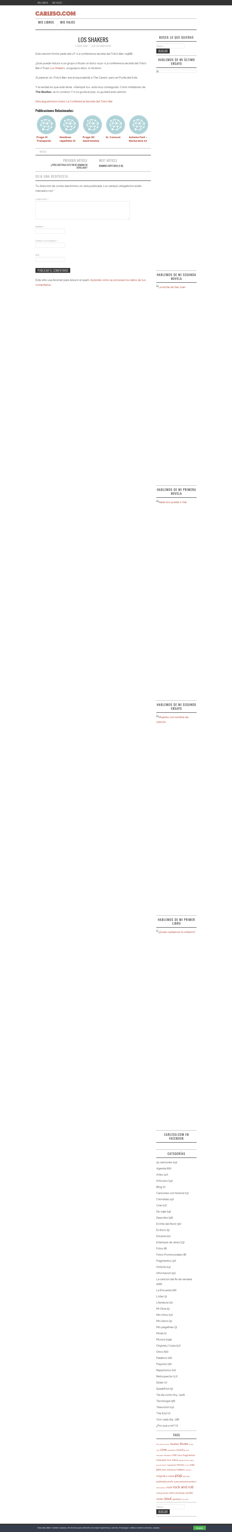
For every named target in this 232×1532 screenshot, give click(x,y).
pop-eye (186, 1476)
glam (192, 1460)
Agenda (161, 1168)
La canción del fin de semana (174, 1279)
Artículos (162, 1180)
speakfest (176, 1499)
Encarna (161, 1236)
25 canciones (164, 1162)
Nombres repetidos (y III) (111, 165)
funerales (161, 1460)
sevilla (189, 1492)
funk (169, 1460)
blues (184, 1444)
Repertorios (163, 1370)
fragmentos (189, 1455)
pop (178, 1475)
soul (168, 1498)
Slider (160, 1382)
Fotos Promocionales (169, 1254)
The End (161, 1413)
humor (186, 1465)
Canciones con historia (170, 1193)
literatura (171, 1469)
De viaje (161, 1211)
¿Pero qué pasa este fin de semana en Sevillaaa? (69, 166)
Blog (159, 1187)
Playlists (161, 1364)
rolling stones (162, 1493)
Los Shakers (57, 68)
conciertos (171, 1450)
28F (157, 1444)
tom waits (185, 1499)
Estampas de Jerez (168, 1242)
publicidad (161, 1481)
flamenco (168, 1455)
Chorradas (162, 1199)
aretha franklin (164, 1444)
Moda (159, 1333)
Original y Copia (166, 1345)
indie (192, 1464)
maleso (180, 1469)
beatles (174, 1444)
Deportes (162, 1217)
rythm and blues (177, 1493)
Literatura (162, 1302)
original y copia (165, 1476)
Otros (159, 1351)
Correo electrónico (46, 241)
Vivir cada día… (165, 1419)
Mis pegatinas (165, 1327)
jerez (164, 1470)
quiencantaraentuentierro (185, 1481)
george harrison (184, 1460)
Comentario (42, 199)
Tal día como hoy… (167, 1394)
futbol (175, 1460)
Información (163, 1273)
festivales (159, 1455)
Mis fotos (162, 1314)
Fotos (159, 1248)
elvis (187, 1450)
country (180, 1450)
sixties (159, 1499)
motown (188, 1470)
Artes (159, 1174)
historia (180, 1465)
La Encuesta (163, 1290)
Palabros (161, 1358)
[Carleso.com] (55, 13)
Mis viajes (57, 2)
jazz (158, 1469)
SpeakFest (162, 1388)
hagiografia (171, 1465)
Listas (160, 1296)
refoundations (161, 1488)
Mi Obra (161, 1308)
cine (163, 1450)
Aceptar (199, 1528)
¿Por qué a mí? (165, 1425)
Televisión (162, 1407)
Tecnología (163, 1401)
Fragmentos (163, 1260)
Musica (43, 151)
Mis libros (43, 2)
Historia (161, 1267)
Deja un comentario (101, 46)
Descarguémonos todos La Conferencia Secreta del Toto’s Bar (74, 101)
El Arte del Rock (166, 1223)
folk (174, 1455)
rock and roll (183, 1487)
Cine (159, 1205)
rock (169, 1487)
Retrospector (164, 1376)
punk (170, 1481)
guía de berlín (161, 1465)
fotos (179, 1455)
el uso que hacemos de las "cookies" (175, 1528)
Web (37, 255)
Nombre (40, 226)
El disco (161, 1230)
